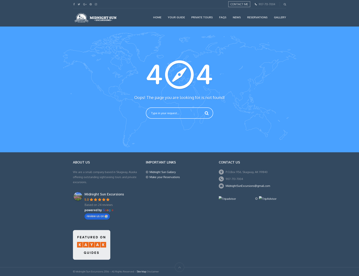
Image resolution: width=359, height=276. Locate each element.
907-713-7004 (267, 4)
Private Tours (202, 17)
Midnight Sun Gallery (163, 172)
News (237, 17)
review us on (95, 216)
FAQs (222, 17)
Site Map (141, 271)
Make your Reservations (165, 177)
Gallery (280, 17)
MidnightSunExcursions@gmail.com (248, 186)
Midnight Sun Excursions (104, 194)
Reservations (257, 17)
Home (157, 17)
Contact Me (239, 4)
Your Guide (176, 17)
